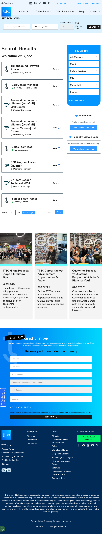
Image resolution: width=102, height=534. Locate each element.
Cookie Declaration (10, 460)
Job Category (76, 57)
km (78, 28)
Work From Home (65, 11)
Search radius (66, 22)
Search (92, 26)
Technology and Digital (62, 457)
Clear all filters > (76, 100)
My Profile (61, 3)
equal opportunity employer (36, 495)
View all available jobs (83, 127)
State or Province (78, 71)
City (72, 78)
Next (59, 212)
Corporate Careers (60, 453)
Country (74, 64)
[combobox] (45, 27)
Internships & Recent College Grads (61, 473)
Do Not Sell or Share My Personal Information (51, 521)
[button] (53, 69)
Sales (54, 446)
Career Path (75, 85)
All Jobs (55, 436)
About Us (23, 11)
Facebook (35, 3)
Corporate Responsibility (12, 452)
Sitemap (5, 464)
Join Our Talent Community (88, 3)
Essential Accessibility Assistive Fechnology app (6, 470)
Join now (49, 416)
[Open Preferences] (2, 529)
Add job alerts (19, 407)
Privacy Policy (7, 449)
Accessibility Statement (12, 456)
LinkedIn (30, 3)
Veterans (56, 467)
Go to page (28, 212)
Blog (81, 11)
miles (79, 26)
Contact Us (95, 11)
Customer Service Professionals (60, 441)
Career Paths (42, 11)
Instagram (39, 3)
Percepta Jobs (58, 478)
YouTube (44, 3)
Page (4, 212)
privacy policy (54, 412)
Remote (73, 92)
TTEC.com (6, 445)
